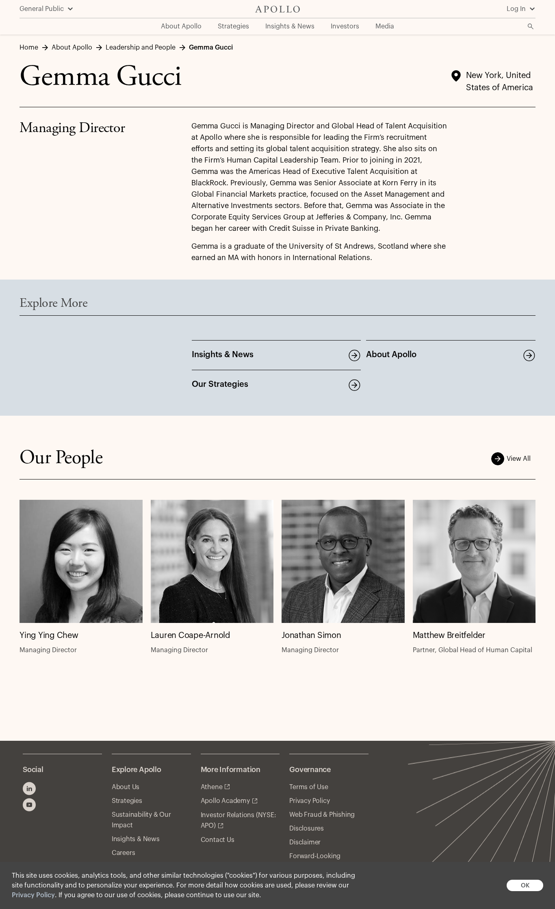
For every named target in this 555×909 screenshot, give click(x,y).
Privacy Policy (33, 895)
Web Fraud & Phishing (322, 814)
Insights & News (223, 355)
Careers (123, 853)
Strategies (127, 801)
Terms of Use (308, 787)
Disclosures (306, 828)
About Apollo (391, 355)
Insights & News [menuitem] (289, 26)
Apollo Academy (225, 801)
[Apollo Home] (277, 9)
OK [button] (525, 886)
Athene (212, 787)
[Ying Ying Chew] (81, 561)
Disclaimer (305, 842)
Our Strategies (220, 384)
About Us (125, 787)
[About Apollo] (528, 355)
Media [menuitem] (384, 26)
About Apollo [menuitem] (181, 26)
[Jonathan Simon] (343, 561)
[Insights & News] (354, 355)
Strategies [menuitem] (233, 26)
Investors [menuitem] (345, 26)
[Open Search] (530, 26)
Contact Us (217, 840)
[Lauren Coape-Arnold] (212, 561)
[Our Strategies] (354, 384)
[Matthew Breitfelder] (474, 561)
